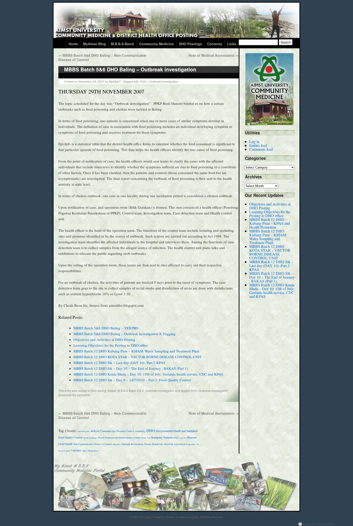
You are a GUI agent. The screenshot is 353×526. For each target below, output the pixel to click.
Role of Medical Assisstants (214, 55)
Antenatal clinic (83, 431)
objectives (117, 444)
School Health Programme (185, 444)
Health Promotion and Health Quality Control (119, 437)
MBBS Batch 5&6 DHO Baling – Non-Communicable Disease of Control (102, 57)
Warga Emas (93, 450)
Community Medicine (156, 43)
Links (231, 43)
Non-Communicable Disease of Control (92, 444)
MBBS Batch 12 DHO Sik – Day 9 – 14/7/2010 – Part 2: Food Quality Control (132, 379)
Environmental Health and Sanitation (177, 431)
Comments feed (261, 149)
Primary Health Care (153, 444)
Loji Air (183, 438)
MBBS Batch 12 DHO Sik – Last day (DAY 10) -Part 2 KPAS (119, 362)
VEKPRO (76, 450)
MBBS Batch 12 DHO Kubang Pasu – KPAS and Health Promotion (269, 223)
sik (198, 444)
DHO (143, 81)
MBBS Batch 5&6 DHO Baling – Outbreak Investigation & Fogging (124, 333)
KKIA (176, 438)
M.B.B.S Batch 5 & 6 (131, 390)
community (140, 431)
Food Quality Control (70, 437)
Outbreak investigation (159, 390)
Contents (214, 43)
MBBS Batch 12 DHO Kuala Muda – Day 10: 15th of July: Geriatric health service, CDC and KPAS (148, 374)
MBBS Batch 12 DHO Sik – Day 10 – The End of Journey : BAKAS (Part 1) (130, 368)
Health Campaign (90, 438)
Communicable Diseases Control (117, 431)
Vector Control (64, 451)
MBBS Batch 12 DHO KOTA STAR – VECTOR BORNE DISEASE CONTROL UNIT (137, 356)
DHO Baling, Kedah (103, 390)
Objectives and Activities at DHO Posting (104, 339)
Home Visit (145, 438)
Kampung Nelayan (162, 437)
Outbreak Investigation (163, 81)
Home (73, 43)
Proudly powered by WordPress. (318, 524)
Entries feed (258, 145)
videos (84, 450)
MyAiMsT (115, 81)
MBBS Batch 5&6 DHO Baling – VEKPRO (105, 328)
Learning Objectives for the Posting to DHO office (110, 345)
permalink (83, 395)
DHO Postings (190, 43)
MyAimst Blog (94, 43)
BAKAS (95, 431)
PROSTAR (168, 444)
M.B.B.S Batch (122, 43)
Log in (254, 141)
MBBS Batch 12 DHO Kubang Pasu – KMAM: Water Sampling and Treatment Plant (136, 351)
